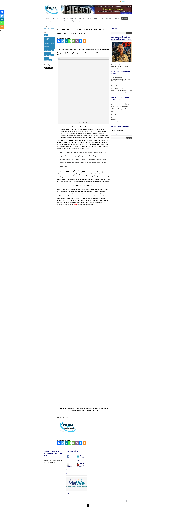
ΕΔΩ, (75, 204)
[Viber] (77, 41)
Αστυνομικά (73, 18)
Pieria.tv (63, 26)
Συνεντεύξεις (48, 21)
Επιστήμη (81, 18)
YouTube (81, 465)
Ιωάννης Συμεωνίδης (49, 50)
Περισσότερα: (89, 21)
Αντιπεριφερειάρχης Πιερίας (48, 38)
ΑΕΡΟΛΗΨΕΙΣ (64, 18)
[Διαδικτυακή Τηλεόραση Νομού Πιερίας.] (51, 14)
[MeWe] (66, 41)
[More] (84, 41)
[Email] (73, 41)
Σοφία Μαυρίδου (48, 60)
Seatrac (46, 35)
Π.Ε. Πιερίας (47, 52)
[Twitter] (62, 41)
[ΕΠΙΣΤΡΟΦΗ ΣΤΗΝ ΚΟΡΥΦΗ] (88, 506)
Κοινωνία (88, 18)
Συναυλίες (71, 21)
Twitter (81, 458)
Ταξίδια (64, 21)
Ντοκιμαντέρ (96, 18)
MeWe (67, 493)
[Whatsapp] (69, 41)
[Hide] (0, 30)
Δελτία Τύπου (47, 28)
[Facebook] (59, 41)
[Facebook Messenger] (80, 41)
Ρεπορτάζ (124, 18)
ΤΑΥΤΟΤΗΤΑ (54, 18)
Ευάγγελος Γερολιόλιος (47, 47)
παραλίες (46, 57)
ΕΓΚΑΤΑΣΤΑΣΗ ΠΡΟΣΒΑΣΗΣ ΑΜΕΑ (49, 42)
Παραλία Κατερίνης (48, 55)
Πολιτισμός (117, 18)
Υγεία (102, 18)
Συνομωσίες (57, 21)
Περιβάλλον (109, 18)
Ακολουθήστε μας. (128, 1)
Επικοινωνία (100, 21)
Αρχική (47, 18)
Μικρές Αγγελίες (80, 21)
